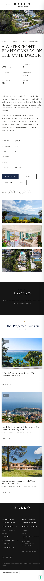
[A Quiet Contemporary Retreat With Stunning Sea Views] (40, 384)
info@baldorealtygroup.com (29, 551)
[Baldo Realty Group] (22, 508)
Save (21, 182)
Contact (5, 544)
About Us (5, 536)
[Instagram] (2, 557)
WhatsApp (8, 182)
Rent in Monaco (8, 523)
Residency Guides (29, 526)
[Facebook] (11, 557)
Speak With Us (10, 176)
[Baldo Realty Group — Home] (22, 5)
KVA (30, 563)
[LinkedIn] (14, 192)
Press (24, 530)
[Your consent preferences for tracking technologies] (40, 577)
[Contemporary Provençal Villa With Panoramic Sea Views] (40, 492)
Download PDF (28, 176)
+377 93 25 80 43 (26, 539)
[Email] (24, 192)
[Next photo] (40, 22)
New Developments (9, 530)
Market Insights (29, 523)
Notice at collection (10, 573)
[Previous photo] (4, 22)
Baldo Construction (10, 540)
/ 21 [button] (39, 31)
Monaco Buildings (30, 519)
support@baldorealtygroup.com (30, 537)
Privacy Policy (8, 547)
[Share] (28, 192)
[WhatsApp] (19, 192)
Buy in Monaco (8, 519)
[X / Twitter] (10, 192)
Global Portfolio (9, 526)
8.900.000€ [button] (6, 67)
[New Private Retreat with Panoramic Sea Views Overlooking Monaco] (40, 438)
